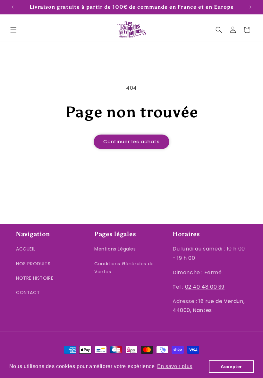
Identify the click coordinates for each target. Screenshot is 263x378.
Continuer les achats (131, 141)
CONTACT (28, 292)
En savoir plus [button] (174, 366)
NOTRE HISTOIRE (34, 278)
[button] (13, 30)
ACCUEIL (25, 249)
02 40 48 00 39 (205, 287)
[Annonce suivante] (250, 7)
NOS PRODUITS (33, 263)
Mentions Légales (115, 249)
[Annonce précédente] (12, 7)
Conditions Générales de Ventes (124, 267)
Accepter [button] (231, 366)
